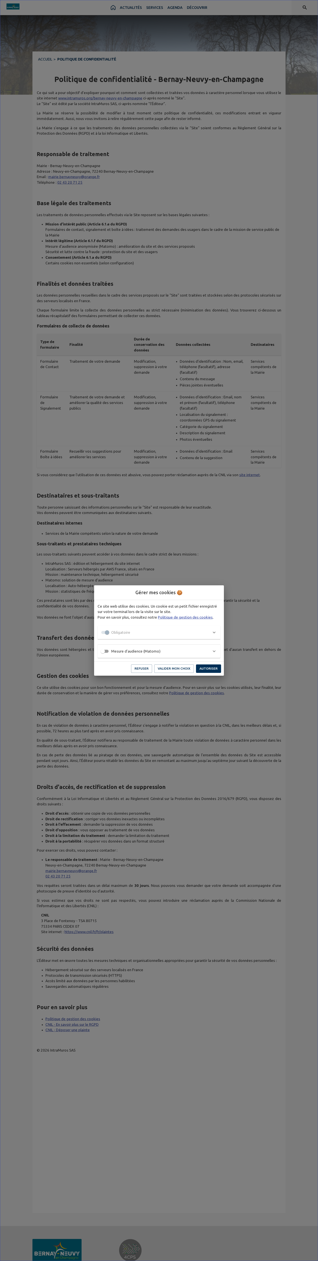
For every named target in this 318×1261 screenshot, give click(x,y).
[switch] (103, 651)
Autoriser (208, 668)
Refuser (142, 668)
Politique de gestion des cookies (185, 617)
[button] (159, 632)
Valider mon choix (174, 668)
